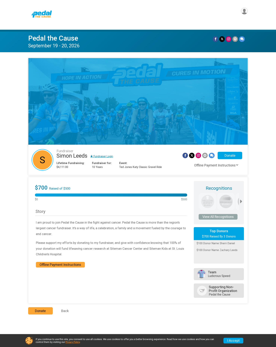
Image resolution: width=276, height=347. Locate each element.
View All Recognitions (218, 217)
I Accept (233, 340)
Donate (230, 155)
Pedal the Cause (53, 38)
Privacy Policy (73, 342)
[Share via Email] (235, 39)
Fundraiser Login (103, 156)
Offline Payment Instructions (215, 165)
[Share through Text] (242, 39)
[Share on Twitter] (222, 39)
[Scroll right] (241, 201)
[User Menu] (244, 11)
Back (65, 311)
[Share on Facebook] (215, 39)
